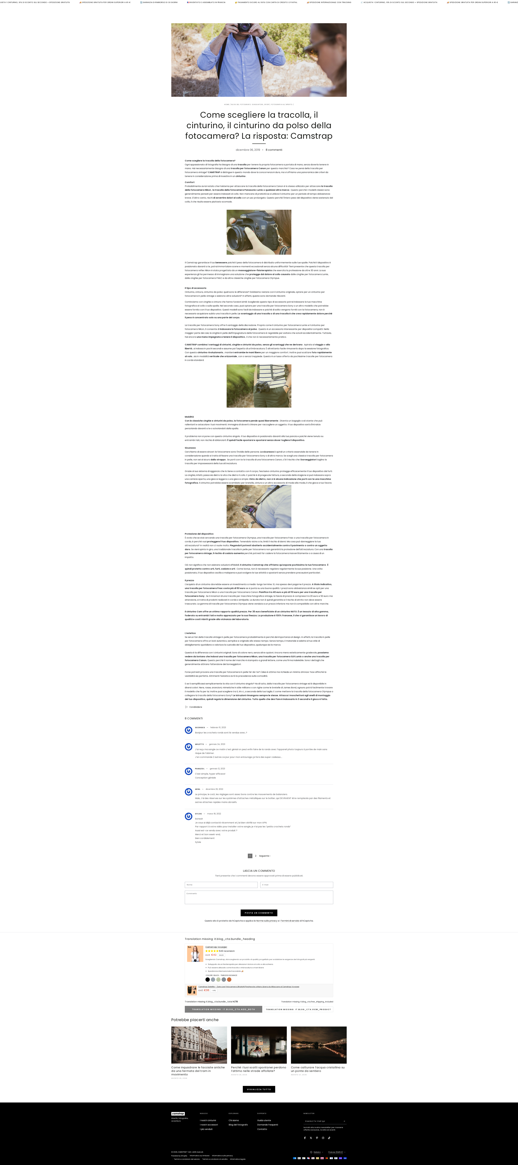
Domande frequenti (267, 1124)
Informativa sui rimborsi (199, 1156)
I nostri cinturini (208, 1120)
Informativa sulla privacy (222, 1156)
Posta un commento (259, 913)
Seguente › (264, 855)
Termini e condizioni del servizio (187, 1159)
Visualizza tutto (259, 1089)
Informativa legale (237, 1159)
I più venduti (206, 1129)
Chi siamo (234, 1120)
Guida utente (264, 1120)
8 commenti (274, 150)
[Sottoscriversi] (345, 1121)
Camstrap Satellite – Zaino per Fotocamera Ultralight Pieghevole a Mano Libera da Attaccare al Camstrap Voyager (248, 987)
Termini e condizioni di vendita (215, 1159)
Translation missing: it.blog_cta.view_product (298, 1009)
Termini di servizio (290, 920)
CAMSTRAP (182, 1152)
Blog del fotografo (238, 1124)
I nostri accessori (209, 1124)
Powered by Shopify (179, 1156)
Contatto (262, 1129)
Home (226, 104)
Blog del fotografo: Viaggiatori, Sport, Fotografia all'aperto (261, 104)
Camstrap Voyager (216, 947)
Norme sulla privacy (266, 920)
